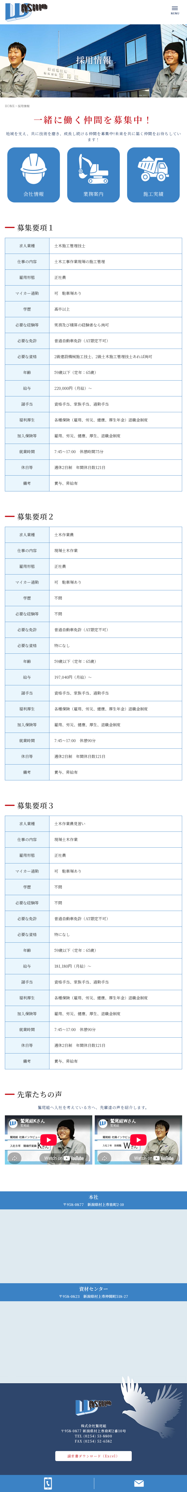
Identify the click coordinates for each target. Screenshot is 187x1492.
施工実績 (153, 193)
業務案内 (93, 193)
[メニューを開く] (175, 9)
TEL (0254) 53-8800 (93, 1436)
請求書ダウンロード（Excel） (93, 1456)
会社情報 (33, 193)
